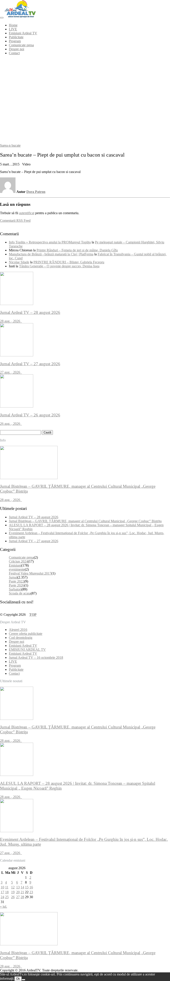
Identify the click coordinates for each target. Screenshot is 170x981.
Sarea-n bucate (10, 145)
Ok (18, 978)
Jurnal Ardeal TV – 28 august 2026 (33, 517)
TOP (33, 614)
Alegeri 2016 (18, 629)
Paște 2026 (16, 585)
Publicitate (16, 37)
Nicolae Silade (19, 262)
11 (6, 887)
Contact (14, 53)
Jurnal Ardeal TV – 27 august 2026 (33, 541)
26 (13, 897)
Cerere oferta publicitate (25, 633)
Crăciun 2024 (18, 561)
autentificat (26, 213)
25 (7, 897)
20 (18, 892)
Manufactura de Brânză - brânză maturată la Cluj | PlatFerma (51, 254)
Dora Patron (35, 192)
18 (7, 892)
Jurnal (13, 577)
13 (18, 887)
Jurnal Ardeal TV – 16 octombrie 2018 (36, 657)
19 (13, 892)
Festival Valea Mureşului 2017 (30, 573)
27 (18, 897)
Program (15, 41)
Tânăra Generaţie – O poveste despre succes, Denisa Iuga (59, 266)
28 (22, 897)
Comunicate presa (21, 45)
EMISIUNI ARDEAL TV (27, 649)
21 (22, 892)
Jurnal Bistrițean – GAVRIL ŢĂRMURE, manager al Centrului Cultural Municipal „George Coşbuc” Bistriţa (85, 521)
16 (31, 887)
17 (2, 892)
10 (2, 887)
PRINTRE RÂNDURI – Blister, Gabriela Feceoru (68, 262)
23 (31, 892)
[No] (23, 979)
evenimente (17, 569)
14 (22, 887)
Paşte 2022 (16, 581)
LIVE (13, 29)
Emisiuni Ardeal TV (23, 33)
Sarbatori (15, 589)
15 (27, 887)
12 (13, 887)
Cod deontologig (20, 637)
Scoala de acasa (20, 593)
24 (2, 897)
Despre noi (16, 49)
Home (13, 25)
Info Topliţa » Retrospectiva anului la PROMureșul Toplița (50, 242)
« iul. (3, 906)
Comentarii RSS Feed (15, 220)
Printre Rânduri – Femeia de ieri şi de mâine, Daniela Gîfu (77, 250)
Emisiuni (15, 565)
